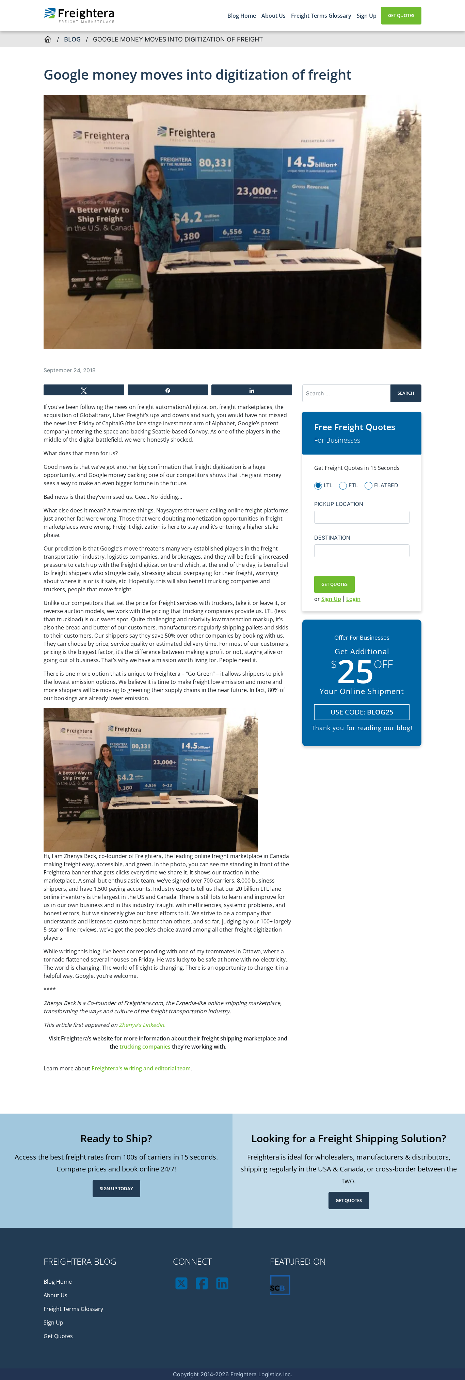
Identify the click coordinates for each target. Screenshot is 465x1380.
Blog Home (241, 15)
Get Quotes (401, 15)
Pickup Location (338, 503)
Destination (332, 537)
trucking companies (145, 1046)
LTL (328, 484)
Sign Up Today (116, 1188)
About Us (273, 15)
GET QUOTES (334, 584)
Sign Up (366, 15)
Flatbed (386, 484)
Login (353, 599)
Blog (72, 39)
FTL (353, 484)
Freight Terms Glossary (321, 15)
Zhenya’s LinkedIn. (142, 1025)
